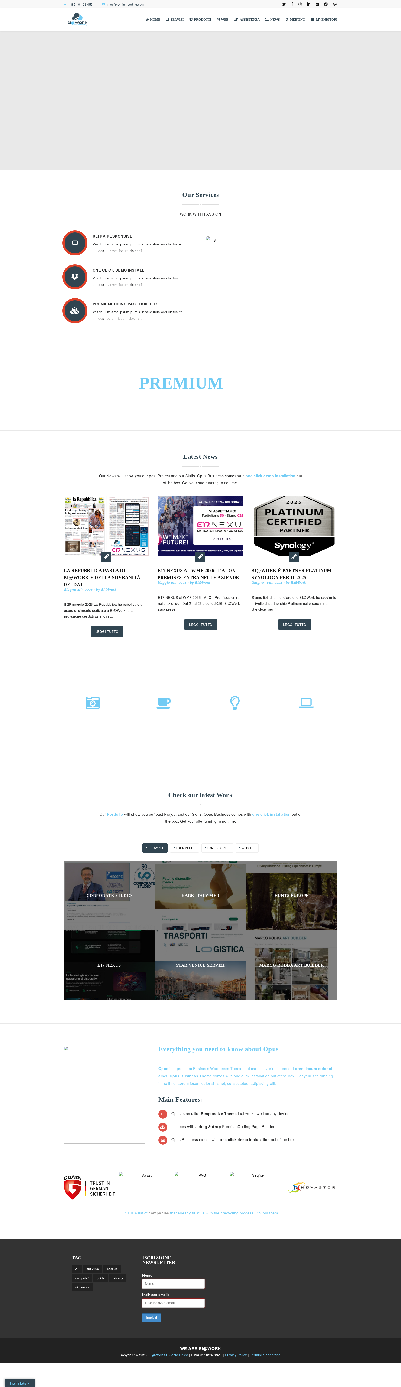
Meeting (297, 19)
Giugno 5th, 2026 (78, 589)
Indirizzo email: (155, 1294)
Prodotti (202, 19)
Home (155, 19)
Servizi (177, 19)
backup (112, 1268)
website (248, 848)
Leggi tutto (107, 631)
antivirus (93, 1268)
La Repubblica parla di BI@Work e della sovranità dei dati (102, 577)
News (275, 19)
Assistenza (250, 19)
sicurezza (82, 1287)
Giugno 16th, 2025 (266, 582)
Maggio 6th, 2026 (172, 582)
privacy (118, 1278)
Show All (156, 848)
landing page (218, 848)
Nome (147, 1275)
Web (224, 19)
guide (101, 1278)
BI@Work (108, 589)
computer (82, 1278)
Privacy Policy (236, 1355)
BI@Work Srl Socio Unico (168, 1355)
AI (76, 1268)
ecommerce (186, 848)
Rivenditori (326, 19)
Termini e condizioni (265, 1355)
